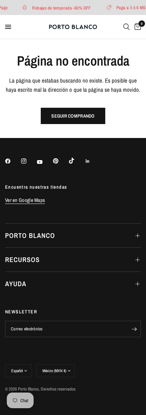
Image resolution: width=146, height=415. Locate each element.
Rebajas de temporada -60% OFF (61, 7)
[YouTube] (44, 161)
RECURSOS (22, 259)
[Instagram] (28, 161)
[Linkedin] (92, 161)
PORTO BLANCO (30, 235)
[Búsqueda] (126, 27)
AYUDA (15, 283)
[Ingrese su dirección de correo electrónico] (134, 329)
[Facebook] (12, 161)
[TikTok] (76, 160)
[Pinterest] (60, 160)
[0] (136, 27)
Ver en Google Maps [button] (25, 200)
